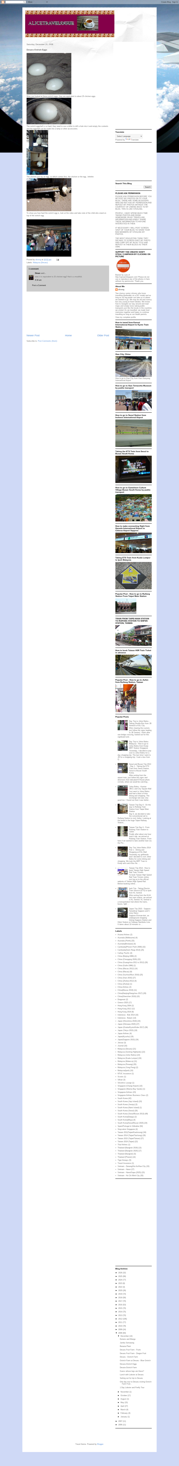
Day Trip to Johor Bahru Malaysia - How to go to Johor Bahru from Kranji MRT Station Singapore (138, 745)
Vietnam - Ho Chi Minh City (129, 1175)
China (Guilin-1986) (125, 965)
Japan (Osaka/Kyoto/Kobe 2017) (131, 1027)
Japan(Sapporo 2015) (126, 1040)
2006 (120, 1425)
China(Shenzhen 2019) (127, 996)
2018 (120, 1298)
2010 (120, 1326)
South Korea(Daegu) (126, 1117)
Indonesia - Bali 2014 (126, 1015)
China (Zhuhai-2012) (126, 981)
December (125, 1336)
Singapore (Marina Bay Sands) (130, 1089)
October (124, 1395)
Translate (135, 140)
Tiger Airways (123, 1160)
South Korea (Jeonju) (126, 1104)
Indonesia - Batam (125, 1018)
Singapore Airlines (125, 1092)
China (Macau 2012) (126, 968)
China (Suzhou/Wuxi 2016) (128, 975)
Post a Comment (39, 285)
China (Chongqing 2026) (127, 959)
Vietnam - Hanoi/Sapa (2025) (129, 1172)
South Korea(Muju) (125, 1120)
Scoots (120, 1077)
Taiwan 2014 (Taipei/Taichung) (130, 1135)
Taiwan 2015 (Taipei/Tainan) (129, 1138)
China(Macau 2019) (125, 990)
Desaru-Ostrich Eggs (128, 1364)
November (125, 1392)
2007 (120, 1421)
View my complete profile (125, 317)
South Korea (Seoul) (126, 1111)
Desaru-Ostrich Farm (128, 1367)
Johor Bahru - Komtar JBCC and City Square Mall (140, 788)
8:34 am (38, 280)
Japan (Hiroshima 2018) (127, 1021)
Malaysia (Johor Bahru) (127, 1055)
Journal (120, 1046)
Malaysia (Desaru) (40, 262)
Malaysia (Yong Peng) (126, 1067)
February (124, 1413)
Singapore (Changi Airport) (128, 1086)
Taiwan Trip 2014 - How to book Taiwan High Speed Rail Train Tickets (139, 870)
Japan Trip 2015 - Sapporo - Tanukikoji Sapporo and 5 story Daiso (140, 911)
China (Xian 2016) (125, 978)
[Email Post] (58, 260)
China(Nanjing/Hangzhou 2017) (130, 993)
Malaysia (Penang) (125, 1064)
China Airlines (123, 987)
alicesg (121, 289)
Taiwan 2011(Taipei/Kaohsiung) (130, 1132)
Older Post (103, 335)
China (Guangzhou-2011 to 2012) (131, 962)
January (124, 1417)
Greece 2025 (123, 1002)
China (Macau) (123, 972)
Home (68, 335)
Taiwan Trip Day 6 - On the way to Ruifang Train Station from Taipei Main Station (140, 808)
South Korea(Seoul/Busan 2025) (131, 1123)
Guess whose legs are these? (132, 1371)
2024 (120, 1280)
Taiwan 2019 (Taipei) (126, 1141)
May (123, 1402)
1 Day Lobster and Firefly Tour (132, 1387)
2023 (120, 1283)
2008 (120, 1333)
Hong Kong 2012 (124, 1009)
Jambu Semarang (127, 1343)
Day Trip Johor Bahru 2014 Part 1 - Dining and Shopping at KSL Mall (140, 850)
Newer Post (33, 335)
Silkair (120, 1080)
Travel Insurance (124, 1163)
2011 (120, 1322)
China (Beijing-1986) (126, 956)
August (124, 1399)
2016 (120, 1305)
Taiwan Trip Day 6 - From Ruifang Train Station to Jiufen (139, 829)
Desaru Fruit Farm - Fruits (130, 1350)
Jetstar (120, 1043)
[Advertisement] (68, 312)
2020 (120, 1290)
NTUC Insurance (124, 1074)
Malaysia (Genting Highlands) (129, 1052)
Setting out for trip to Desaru (131, 1378)
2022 (120, 1287)
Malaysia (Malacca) (125, 1061)
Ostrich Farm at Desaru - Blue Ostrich (135, 1360)
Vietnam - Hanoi (124, 1169)
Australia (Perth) (124, 941)
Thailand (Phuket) (125, 1157)
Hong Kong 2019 (124, 1012)
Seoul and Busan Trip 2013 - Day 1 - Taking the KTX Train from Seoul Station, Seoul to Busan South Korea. (140, 768)
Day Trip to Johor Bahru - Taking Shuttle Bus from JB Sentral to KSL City (140, 723)
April (123, 1406)
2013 (120, 1315)
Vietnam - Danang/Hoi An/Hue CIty (132, 1166)
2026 (120, 1273)
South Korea (123, 1098)
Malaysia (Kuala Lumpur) (128, 1058)
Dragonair (121, 999)
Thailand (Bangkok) (125, 1154)
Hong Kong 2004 (124, 1006)
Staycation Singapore (126, 1129)
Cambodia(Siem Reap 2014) (129, 950)
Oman (37, 273)
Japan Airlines (123, 1033)
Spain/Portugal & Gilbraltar (128, 1126)
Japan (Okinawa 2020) (127, 1024)
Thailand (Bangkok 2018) (128, 1148)
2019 (120, 1294)
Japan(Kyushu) (124, 1036)
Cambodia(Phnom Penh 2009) (130, 947)
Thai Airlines (123, 1145)
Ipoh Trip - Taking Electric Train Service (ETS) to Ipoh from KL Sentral (140, 890)
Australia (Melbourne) (126, 938)
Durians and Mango (128, 1339)
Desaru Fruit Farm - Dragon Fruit (133, 1353)
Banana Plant (125, 1346)
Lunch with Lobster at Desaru (131, 1375)
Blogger (100, 1444)
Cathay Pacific (123, 953)
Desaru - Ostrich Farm (129, 1357)
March (123, 1410)
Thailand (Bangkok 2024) (128, 1151)
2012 (120, 1319)
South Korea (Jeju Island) (128, 1101)
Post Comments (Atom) (47, 341)
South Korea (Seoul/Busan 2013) (131, 1114)
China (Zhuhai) (123, 984)
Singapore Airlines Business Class (131, 1095)
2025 (120, 1276)
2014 (120, 1312)
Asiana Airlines (124, 935)
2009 (120, 1329)
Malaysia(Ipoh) (123, 1070)
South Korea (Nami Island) (128, 1107)
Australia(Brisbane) (125, 944)
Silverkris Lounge (125, 1083)
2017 (120, 1301)
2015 (120, 1308)
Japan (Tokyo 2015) (126, 1030)
